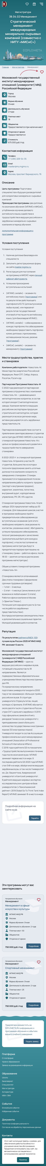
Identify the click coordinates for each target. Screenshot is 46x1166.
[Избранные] (27, 4)
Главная (5, 67)
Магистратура (8, 1088)
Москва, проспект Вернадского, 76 (24, 174)
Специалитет (7, 1084)
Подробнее (33, 946)
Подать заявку (32, 1041)
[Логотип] (4, 4)
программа (31, 296)
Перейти (35, 818)
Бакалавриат (7, 1081)
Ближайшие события (10, 1108)
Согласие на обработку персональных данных (21, 1127)
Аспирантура (7, 1092)
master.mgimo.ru (23, 267)
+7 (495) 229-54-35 (17, 158)
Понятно (23, 1159)
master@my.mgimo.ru (18, 166)
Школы (5, 1077)
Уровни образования (11, 1061)
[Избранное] (42, 72)
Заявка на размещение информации (17, 1065)
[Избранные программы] (34, 4)
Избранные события (10, 1111)
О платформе (7, 1058)
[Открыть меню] (41, 4)
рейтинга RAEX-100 (27, 637)
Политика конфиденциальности (15, 1123)
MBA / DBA (6, 1095)
